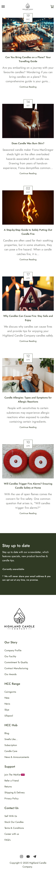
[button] (3, 6)
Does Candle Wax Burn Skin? (28, 143)
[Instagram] (21, 856)
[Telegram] (34, 856)
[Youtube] (28, 856)
